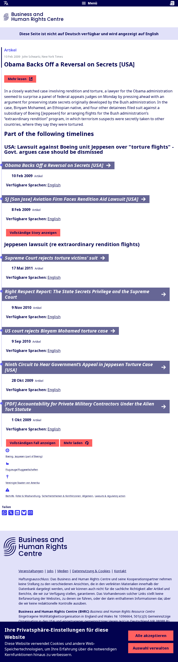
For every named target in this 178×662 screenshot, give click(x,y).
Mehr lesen (17, 79)
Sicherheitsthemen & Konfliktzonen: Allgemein (67, 496)
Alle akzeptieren (150, 635)
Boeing (9, 456)
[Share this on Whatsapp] (4, 512)
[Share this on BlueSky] (23, 512)
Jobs (50, 571)
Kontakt (120, 571)
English (54, 185)
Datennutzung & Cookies (91, 571)
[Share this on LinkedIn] (17, 512)
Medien (62, 571)
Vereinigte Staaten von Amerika (23, 482)
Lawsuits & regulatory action (110, 496)
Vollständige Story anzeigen (33, 232)
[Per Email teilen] (30, 512)
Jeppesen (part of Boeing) (28, 456)
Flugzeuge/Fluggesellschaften (22, 469)
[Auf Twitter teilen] (10, 512)
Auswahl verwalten (151, 648)
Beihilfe (10, 496)
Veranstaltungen (31, 571)
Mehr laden (73, 443)
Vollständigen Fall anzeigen (32, 443)
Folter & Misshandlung (28, 496)
